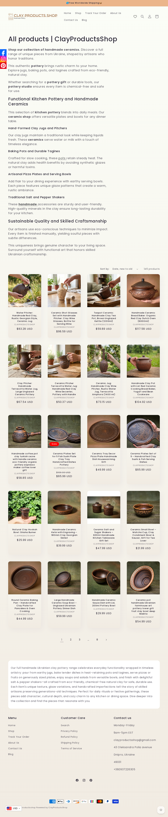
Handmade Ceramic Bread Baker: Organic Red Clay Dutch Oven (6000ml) (143, 317)
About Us (13, 742)
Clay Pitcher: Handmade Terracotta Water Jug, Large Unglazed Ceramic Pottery (24, 389)
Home (11, 725)
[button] (142, 16)
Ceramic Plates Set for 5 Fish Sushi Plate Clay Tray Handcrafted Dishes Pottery (64, 459)
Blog (10, 754)
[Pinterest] (3, 65)
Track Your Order (18, 736)
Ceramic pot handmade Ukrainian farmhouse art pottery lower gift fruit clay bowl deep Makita (143, 607)
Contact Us (15, 748)
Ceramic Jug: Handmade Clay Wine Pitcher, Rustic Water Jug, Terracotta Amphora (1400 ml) (103, 389)
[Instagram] (3, 59)
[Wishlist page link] (135, 16)
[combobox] (13, 808)
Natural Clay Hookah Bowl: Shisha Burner (24, 531)
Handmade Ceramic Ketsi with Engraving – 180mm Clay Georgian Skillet (64, 533)
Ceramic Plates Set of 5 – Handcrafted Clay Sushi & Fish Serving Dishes (143, 458)
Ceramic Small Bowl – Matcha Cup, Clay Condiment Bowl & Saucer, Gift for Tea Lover (143, 535)
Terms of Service (71, 748)
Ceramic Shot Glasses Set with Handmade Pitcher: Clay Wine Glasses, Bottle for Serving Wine (64, 318)
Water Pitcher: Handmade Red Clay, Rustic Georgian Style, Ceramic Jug (25, 317)
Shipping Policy (70, 742)
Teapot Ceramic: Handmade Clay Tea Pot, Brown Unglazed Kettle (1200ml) (104, 317)
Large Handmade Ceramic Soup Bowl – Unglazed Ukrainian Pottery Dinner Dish (64, 604)
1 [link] (61, 640)
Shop (11, 731)
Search (65, 725)
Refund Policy (69, 736)
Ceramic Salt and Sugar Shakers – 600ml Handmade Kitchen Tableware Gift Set (104, 535)
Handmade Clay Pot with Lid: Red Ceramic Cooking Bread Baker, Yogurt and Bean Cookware (143, 389)
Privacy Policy (69, 731)
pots (62, 158)
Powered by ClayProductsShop (51, 807)
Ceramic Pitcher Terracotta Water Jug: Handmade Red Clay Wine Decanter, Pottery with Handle (64, 389)
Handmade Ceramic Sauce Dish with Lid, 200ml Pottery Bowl (104, 603)
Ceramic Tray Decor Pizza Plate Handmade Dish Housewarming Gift (104, 458)
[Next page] (106, 639)
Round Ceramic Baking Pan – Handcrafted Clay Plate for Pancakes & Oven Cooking (24, 606)
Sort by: (104, 269)
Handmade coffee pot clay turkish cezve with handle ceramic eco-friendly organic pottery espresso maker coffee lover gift (24, 462)
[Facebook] (3, 52)
